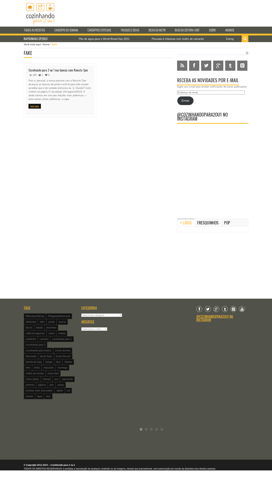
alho (42, 321)
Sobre (212, 30)
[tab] (185, 222)
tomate (29, 396)
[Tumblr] (225, 309)
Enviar (185, 100)
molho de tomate (35, 373)
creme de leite (62, 350)
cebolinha (31, 339)
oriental (47, 379)
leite (28, 367)
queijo (61, 384)
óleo (48, 396)
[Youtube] (242, 309)
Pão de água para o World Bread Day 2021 (97, 38)
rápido (59, 390)
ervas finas (46, 356)
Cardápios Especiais (99, 30)
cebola (61, 333)
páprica (42, 384)
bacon (29, 327)
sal (68, 390)
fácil (58, 362)
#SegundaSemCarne (59, 316)
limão (37, 367)
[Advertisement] (212, 185)
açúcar (62, 321)
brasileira (51, 327)
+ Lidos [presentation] (186, 223)
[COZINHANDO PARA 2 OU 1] (40, 13)
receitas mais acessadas (39, 390)
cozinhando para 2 (35, 344)
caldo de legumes (35, 333)
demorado (31, 356)
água (39, 396)
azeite (51, 321)
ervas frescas (63, 356)
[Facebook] (199, 309)
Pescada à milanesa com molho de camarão (171, 38)
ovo (56, 379)
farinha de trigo (34, 362)
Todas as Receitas (34, 30)
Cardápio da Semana (66, 30)
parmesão (67, 379)
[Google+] (216, 309)
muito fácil (53, 373)
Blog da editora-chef (187, 30)
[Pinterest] (233, 309)
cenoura (44, 339)
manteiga (62, 367)
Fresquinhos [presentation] (208, 223)
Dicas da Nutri (157, 30)
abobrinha (31, 321)
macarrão (49, 367)
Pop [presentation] (227, 223)
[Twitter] (208, 309)
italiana (68, 362)
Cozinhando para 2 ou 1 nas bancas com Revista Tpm (58, 70)
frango (49, 362)
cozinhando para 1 (62, 339)
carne (51, 333)
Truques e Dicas (129, 30)
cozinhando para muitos (38, 350)
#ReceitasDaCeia (35, 316)
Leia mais (34, 106)
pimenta (30, 384)
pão (52, 384)
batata (39, 327)
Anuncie (229, 30)
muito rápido (32, 379)
